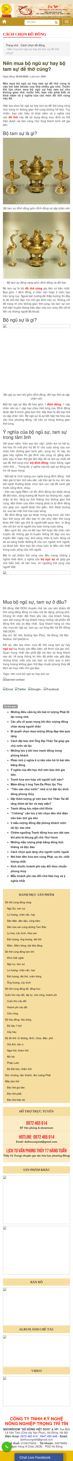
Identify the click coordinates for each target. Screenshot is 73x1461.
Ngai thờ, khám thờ (17, 1050)
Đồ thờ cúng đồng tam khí (19, 951)
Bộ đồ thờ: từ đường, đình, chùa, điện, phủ (29, 1038)
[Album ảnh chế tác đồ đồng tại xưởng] (36, 1350)
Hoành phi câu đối (17, 1007)
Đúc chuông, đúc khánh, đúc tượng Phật (28, 1075)
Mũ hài (11, 1056)
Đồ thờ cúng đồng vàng (18, 902)
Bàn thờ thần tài (16, 1100)
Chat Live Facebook (34, 1457)
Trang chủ (12, 45)
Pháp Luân (13, 1063)
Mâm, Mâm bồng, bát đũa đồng (24, 945)
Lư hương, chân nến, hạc (21, 914)
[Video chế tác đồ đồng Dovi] (36, 1391)
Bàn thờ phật (14, 1093)
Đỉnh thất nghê (15, 958)
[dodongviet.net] (36, 1199)
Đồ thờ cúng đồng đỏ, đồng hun (22, 988)
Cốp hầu (11, 1032)
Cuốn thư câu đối (16, 1001)
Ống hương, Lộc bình (19, 982)
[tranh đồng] (36, 1249)
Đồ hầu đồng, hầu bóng (18, 1019)
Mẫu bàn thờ (12, 1081)
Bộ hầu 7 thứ (14, 1026)
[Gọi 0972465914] (7, 1446)
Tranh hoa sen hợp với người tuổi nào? (37, 779)
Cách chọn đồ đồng (33, 45)
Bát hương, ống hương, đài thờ (24, 939)
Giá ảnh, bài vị (15, 1044)
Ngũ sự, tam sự (16, 964)
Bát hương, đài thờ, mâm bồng (24, 976)
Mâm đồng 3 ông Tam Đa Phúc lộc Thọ (36, 784)
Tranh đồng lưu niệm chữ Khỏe (31, 808)
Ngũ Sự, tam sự (16, 908)
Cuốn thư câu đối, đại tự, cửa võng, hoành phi (31, 995)
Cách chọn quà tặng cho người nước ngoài (40, 852)
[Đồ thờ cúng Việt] (3, 20)
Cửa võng (12, 1013)
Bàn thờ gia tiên (16, 1087)
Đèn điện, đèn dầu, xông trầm (23, 921)
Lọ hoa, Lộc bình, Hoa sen (22, 933)
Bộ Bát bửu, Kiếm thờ (19, 1069)
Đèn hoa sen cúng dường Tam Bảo (26, 927)
